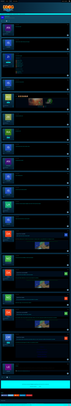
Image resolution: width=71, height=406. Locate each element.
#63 (68, 53)
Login (40, 386)
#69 (68, 158)
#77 (68, 294)
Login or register (64, 1)
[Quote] (68, 35)
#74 (68, 230)
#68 (68, 144)
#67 (68, 129)
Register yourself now (34, 384)
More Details (65, 404)
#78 (68, 309)
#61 (68, 24)
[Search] (69, 1)
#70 (68, 173)
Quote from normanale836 (22, 272)
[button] (4, 395)
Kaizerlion (7, 17)
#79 (68, 334)
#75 (68, 255)
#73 (68, 216)
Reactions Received (5, 33)
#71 (68, 187)
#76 (68, 269)
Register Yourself (33, 386)
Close (69, 404)
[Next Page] (9, 21)
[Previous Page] (1, 21)
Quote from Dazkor (20, 297)
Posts (3, 34)
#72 (68, 201)
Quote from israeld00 (21, 233)
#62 (68, 39)
